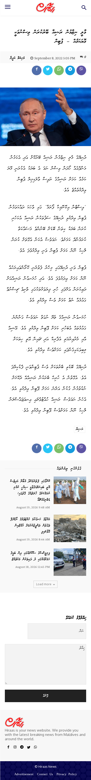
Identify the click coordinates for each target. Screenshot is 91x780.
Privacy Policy (67, 774)
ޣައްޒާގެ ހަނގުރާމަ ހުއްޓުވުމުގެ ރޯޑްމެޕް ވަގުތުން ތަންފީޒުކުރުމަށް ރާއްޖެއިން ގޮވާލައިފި (30, 526)
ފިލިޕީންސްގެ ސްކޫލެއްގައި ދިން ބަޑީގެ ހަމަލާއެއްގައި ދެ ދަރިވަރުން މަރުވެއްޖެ (30, 556)
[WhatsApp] (59, 70)
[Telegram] (70, 70)
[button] (84, 9)
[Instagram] (15, 748)
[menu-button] (7, 8)
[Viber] (81, 70)
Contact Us (45, 774)
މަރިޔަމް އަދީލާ (17, 58)
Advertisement (23, 774)
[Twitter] (48, 70)
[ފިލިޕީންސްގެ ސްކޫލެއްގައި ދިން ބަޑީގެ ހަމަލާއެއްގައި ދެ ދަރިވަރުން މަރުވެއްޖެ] (70, 562)
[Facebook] (36, 70)
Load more (43, 584)
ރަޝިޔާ (79, 429)
